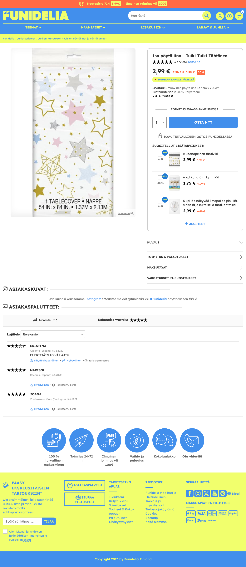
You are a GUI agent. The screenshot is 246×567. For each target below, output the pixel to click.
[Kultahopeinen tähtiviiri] (174, 159)
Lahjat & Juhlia (211, 27)
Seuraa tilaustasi (84, 500)
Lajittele (13, 334)
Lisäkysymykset (121, 522)
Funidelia (8, 38)
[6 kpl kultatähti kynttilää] (174, 183)
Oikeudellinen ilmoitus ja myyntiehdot (155, 501)
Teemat (31, 27)
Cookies (151, 513)
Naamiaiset (91, 27)
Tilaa (49, 521)
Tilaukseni (116, 497)
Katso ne (194, 62)
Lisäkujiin (151, 27)
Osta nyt (203, 122)
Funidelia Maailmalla (160, 493)
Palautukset (118, 518)
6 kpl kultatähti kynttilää (201, 177)
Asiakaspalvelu (87, 485)
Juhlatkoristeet (26, 38)
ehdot (27, 539)
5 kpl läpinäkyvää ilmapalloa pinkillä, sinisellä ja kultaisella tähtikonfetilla (210, 203)
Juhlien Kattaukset (49, 38)
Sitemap (151, 518)
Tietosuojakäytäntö (159, 509)
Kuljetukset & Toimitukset (119, 503)
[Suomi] (190, 494)
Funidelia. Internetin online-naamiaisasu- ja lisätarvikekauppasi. (36, 15)
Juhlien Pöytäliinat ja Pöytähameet (84, 38)
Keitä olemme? (156, 522)
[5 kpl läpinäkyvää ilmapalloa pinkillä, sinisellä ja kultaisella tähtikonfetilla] (174, 206)
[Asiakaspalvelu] (229, 16)
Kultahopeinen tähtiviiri (200, 154)
